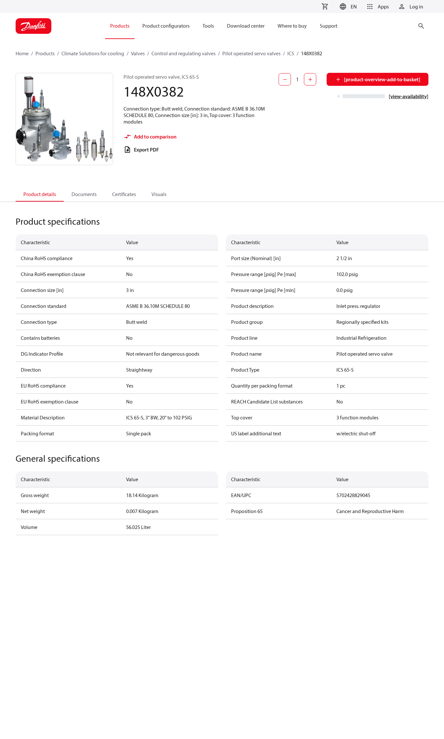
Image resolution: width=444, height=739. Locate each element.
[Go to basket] (325, 6)
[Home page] (33, 26)
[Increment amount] (310, 79)
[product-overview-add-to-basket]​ (382, 79)
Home (22, 53)
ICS (290, 53)
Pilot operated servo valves (251, 53)
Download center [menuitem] (246, 25)
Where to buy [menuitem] (292, 25)
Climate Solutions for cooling (92, 53)
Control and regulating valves (183, 53)
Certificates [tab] (124, 194)
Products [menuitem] (119, 25)
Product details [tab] (39, 194)
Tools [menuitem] (208, 25)
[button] (347, 6)
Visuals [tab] (158, 194)
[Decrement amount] (285, 79)
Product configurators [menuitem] (165, 25)
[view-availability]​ (408, 96)
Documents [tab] (84, 194)
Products (45, 53)
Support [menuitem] (328, 25)
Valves (138, 53)
